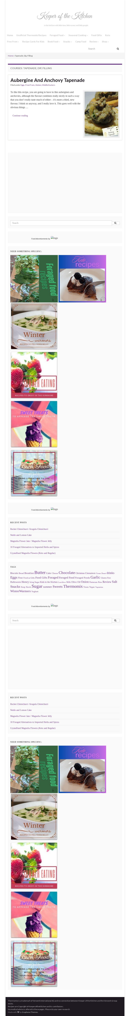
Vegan (92, 587)
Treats (86, 587)
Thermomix (73, 586)
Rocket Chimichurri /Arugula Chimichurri (29, 529)
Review (93, 41)
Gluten (38, 85)
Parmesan (93, 582)
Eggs (23, 85)
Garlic (95, 577)
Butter (40, 572)
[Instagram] (14, 3)
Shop (104, 41)
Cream (98, 573)
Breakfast (29, 573)
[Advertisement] (37, 187)
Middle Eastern (48, 85)
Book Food (53, 41)
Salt (114, 582)
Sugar (37, 586)
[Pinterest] (35, 3)
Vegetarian (99, 587)
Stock (28, 587)
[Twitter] (19, 3)
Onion (85, 581)
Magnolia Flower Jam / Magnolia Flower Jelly (31, 541)
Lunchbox (62, 582)
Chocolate (67, 572)
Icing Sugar (34, 582)
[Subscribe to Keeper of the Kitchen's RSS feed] (24, 3)
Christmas (80, 573)
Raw (100, 582)
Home (10, 35)
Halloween (15, 582)
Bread (21, 573)
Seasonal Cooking (77, 35)
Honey (25, 581)
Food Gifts (96, 35)
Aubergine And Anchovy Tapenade (47, 80)
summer (47, 586)
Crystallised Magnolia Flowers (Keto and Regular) (32, 553)
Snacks (67, 41)
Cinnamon (90, 573)
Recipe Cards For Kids (33, 41)
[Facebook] (9, 3)
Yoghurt (34, 591)
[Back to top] (123, 1009)
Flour (20, 578)
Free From (12, 41)
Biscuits (14, 573)
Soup (23, 587)
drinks (110, 573)
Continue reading (20, 115)
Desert (103, 573)
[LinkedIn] (30, 3)
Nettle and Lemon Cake (21, 535)
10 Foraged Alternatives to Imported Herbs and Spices (34, 547)
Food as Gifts (29, 578)
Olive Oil (75, 582)
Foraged (53, 577)
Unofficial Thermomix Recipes (31, 35)
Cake (48, 573)
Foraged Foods (82, 577)
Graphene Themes (30, 1012)
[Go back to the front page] (65, 20)
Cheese (55, 573)
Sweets (58, 586)
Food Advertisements (39, 239)
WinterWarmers (20, 591)
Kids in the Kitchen (49, 582)
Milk (68, 582)
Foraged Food (57, 35)
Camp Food (80, 41)
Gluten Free (106, 578)
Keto (107, 35)
